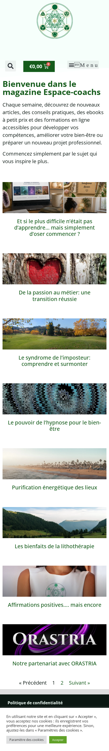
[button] (10, 66)
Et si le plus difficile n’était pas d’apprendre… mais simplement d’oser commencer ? (54, 227)
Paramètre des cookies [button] (26, 739)
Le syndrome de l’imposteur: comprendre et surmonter (54, 360)
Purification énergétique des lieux (54, 487)
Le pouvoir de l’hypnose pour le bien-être (54, 425)
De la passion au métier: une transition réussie (54, 295)
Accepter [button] (58, 740)
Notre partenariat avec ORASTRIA (54, 663)
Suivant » (79, 682)
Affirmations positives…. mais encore (54, 604)
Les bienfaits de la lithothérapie (54, 546)
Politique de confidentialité (35, 703)
